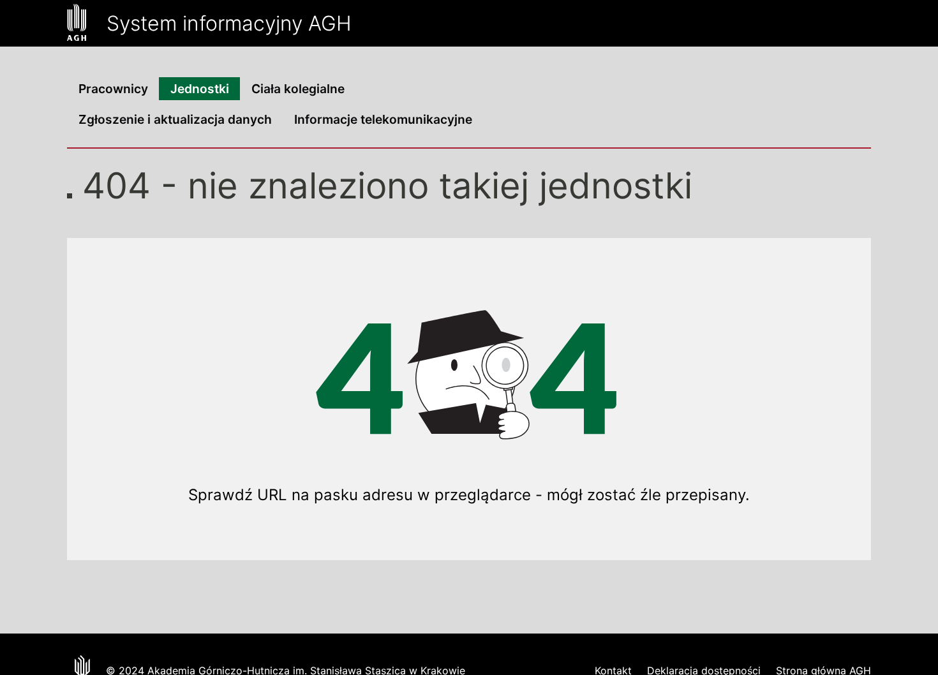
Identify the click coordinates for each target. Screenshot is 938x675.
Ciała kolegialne (298, 88)
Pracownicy (113, 88)
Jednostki (199, 88)
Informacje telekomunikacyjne (383, 119)
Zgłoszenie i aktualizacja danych (175, 119)
